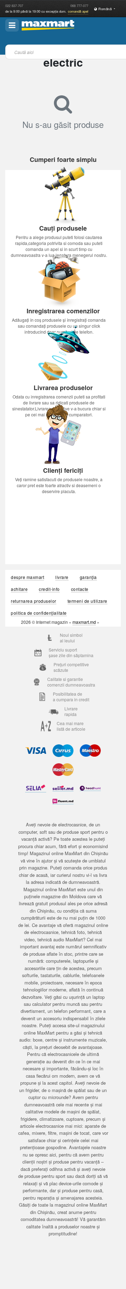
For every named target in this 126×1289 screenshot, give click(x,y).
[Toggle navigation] (12, 25)
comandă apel (78, 11)
